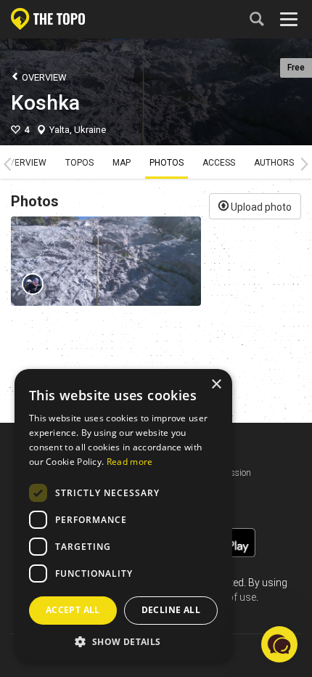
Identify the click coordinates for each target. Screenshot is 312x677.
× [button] (215, 384)
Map (121, 163)
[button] (123, 641)
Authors (274, 163)
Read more (130, 461)
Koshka (45, 103)
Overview (43, 77)
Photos (166, 163)
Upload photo (260, 207)
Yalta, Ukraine (77, 129)
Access (218, 163)
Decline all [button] (170, 610)
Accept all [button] (73, 610)
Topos (79, 163)
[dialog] (123, 515)
